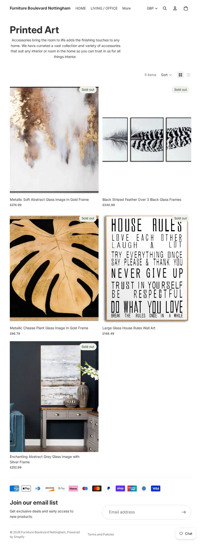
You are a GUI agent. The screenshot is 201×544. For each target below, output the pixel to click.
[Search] (164, 8)
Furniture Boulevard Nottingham (43, 532)
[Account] (175, 8)
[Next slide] (91, 139)
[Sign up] (184, 512)
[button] (166, 74)
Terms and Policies (101, 534)
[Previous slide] (17, 139)
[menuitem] (126, 8)
